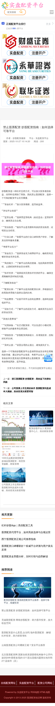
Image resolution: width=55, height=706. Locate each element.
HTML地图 (45, 692)
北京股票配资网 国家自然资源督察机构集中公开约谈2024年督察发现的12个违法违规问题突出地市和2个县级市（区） (27, 657)
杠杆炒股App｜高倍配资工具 (17, 525)
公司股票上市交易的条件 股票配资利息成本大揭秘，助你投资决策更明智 (27, 390)
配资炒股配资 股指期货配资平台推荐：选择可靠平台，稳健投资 (26, 601)
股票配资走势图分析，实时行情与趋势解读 (25, 556)
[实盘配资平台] (22, 5)
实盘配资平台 (26, 683)
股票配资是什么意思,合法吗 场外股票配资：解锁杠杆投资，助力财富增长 (26, 634)
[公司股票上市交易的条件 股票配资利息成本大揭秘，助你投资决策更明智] (14, 474)
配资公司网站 (45, 683)
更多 (48, 24)
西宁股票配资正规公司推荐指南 (19, 539)
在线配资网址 (8, 683)
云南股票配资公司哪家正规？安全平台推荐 (23, 645)
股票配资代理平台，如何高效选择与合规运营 (26, 532)
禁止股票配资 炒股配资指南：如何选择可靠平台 (26, 610)
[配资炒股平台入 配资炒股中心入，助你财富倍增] (41, 418)
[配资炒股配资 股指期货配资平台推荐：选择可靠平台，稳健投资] (27, 586)
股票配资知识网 (34, 697)
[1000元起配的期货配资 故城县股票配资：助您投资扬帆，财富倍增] (14, 432)
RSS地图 (35, 692)
